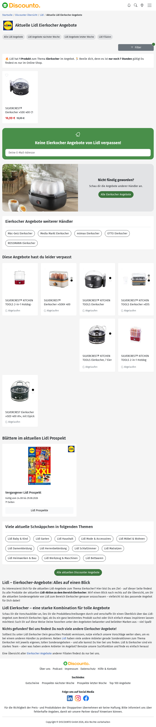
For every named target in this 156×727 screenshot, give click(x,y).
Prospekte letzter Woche (92, 683)
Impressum (71, 669)
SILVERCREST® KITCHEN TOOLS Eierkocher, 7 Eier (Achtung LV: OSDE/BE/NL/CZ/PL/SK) (97, 358)
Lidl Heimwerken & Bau (22, 558)
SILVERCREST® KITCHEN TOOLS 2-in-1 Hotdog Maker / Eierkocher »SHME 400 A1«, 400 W (135, 358)
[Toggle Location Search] (142, 5)
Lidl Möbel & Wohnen (132, 538)
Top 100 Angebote (120, 683)
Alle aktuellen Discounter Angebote (78, 572)
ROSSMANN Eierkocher (21, 243)
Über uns (45, 669)
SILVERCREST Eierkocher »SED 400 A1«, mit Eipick (19, 414)
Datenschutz (88, 669)
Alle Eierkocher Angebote (116, 194)
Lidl (64, 638)
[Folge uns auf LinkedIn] (70, 698)
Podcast (57, 669)
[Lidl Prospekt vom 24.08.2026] (39, 466)
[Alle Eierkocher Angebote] (40, 187)
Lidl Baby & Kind (18, 538)
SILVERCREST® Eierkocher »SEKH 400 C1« (57, 303)
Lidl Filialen (105, 37)
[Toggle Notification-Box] (129, 5)
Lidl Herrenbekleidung (53, 548)
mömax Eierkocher (88, 233)
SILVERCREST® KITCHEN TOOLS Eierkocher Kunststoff (96, 303)
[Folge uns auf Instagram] (78, 698)
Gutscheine (32, 683)
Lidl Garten (42, 538)
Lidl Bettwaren (94, 558)
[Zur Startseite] (23, 5)
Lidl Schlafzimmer (85, 548)
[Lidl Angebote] (8, 25)
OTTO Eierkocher (117, 233)
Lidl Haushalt (65, 538)
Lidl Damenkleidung (20, 548)
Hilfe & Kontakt (107, 669)
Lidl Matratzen (113, 548)
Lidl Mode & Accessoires (96, 538)
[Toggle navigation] (149, 5)
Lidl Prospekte (39, 510)
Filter (137, 47)
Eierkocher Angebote (39, 653)
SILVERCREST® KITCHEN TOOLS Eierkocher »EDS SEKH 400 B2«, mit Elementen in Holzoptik (135, 303)
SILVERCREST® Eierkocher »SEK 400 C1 (19, 110)
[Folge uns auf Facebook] (86, 698)
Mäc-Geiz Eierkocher (20, 233)
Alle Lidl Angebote (13, 37)
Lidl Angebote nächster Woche (44, 37)
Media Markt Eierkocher (54, 233)
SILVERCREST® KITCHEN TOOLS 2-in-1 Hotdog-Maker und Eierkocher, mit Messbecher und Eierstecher (19, 303)
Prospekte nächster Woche (58, 683)
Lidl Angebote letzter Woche (79, 37)
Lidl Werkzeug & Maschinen (61, 558)
